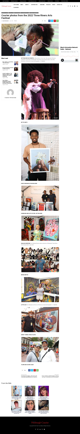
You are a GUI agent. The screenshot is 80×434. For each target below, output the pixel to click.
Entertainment (17, 12)
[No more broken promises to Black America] (16, 69)
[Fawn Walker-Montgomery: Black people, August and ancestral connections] (16, 82)
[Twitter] (52, 21)
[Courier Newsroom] (10, 92)
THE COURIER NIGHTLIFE (25, 12)
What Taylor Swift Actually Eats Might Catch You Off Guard (43, 398)
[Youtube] (74, 6)
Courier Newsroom (6, 20)
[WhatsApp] (57, 21)
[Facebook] (68, 6)
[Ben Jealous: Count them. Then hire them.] (16, 63)
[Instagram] (70, 6)
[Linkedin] (72, 6)
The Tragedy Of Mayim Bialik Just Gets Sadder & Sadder (30, 412)
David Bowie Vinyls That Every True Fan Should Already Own (16, 412)
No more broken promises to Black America (8, 68)
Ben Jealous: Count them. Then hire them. (8, 62)
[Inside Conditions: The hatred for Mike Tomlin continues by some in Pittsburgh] (16, 75)
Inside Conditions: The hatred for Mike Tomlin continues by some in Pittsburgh (7, 75)
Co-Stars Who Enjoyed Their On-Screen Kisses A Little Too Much (43, 412)
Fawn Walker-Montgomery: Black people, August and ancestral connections (7, 82)
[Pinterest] (55, 21)
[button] (77, 6)
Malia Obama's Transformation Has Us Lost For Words (30, 398)
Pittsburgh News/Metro (34, 12)
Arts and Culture (5, 12)
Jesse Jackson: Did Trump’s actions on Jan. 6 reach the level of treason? (50, 376)
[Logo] (40, 423)
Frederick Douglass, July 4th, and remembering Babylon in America (29, 376)
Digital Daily (11, 12)
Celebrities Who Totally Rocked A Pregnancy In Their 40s (16, 398)
